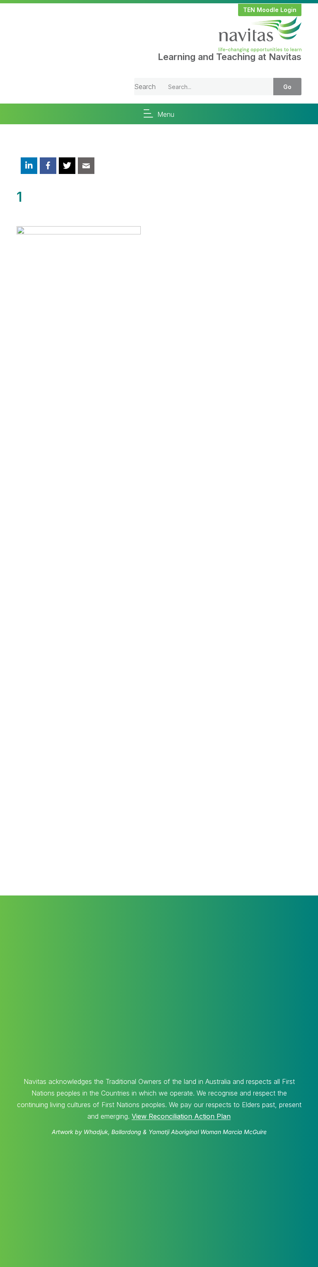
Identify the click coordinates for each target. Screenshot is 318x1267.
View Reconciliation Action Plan (181, 1116)
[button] (269, 10)
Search (145, 86)
